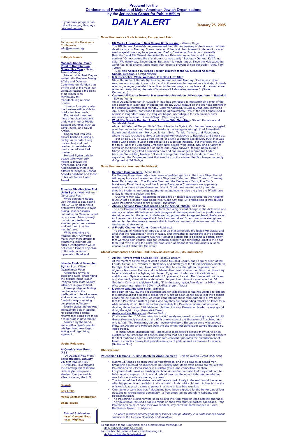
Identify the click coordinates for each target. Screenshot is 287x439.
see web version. (73, 28)
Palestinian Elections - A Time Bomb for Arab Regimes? (139, 355)
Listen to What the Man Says (131, 288)
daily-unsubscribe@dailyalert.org (125, 434)
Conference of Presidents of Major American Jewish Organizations (143, 10)
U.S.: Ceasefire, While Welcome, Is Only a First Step (147, 76)
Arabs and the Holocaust (129, 313)
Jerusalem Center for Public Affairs (149, 14)
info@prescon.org (72, 48)
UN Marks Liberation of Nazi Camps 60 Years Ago (145, 43)
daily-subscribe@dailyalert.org (123, 427)
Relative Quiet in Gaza (127, 172)
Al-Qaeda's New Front (75, 349)
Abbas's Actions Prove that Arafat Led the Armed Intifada (151, 205)
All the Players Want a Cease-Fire (135, 257)
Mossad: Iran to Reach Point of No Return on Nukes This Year (76, 66)
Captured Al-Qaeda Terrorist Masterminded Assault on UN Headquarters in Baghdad (169, 95)
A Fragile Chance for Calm (130, 227)
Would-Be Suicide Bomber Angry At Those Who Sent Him (150, 120)
